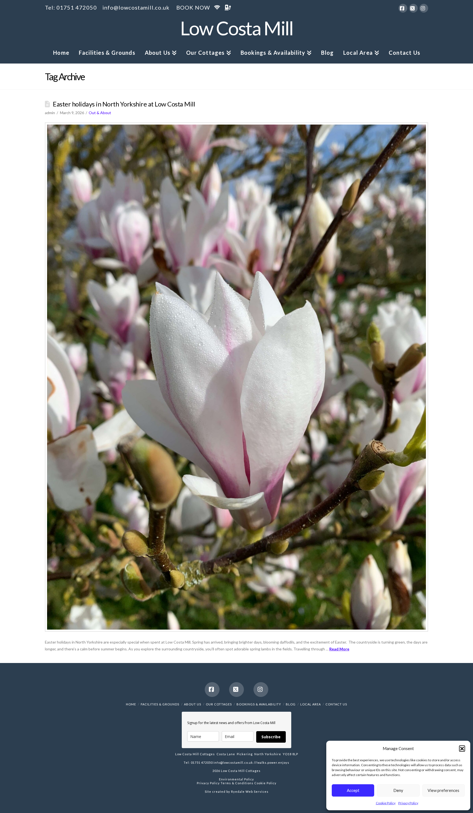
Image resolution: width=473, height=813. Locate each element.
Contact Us (336, 704)
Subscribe (271, 736)
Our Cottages (219, 704)
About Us (192, 704)
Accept (353, 790)
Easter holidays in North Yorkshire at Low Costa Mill (124, 104)
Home (131, 704)
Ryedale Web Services (250, 791)
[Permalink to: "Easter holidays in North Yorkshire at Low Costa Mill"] (236, 377)
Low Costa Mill (236, 28)
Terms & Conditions (236, 783)
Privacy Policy (408, 803)
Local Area (310, 704)
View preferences (443, 790)
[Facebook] (403, 8)
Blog (291, 704)
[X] (413, 8)
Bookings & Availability (258, 704)
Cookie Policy (386, 803)
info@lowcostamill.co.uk (135, 7)
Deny (398, 790)
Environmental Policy (236, 779)
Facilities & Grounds (160, 704)
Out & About (100, 112)
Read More (339, 649)
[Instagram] (423, 8)
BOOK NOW (193, 7)
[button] (462, 748)
